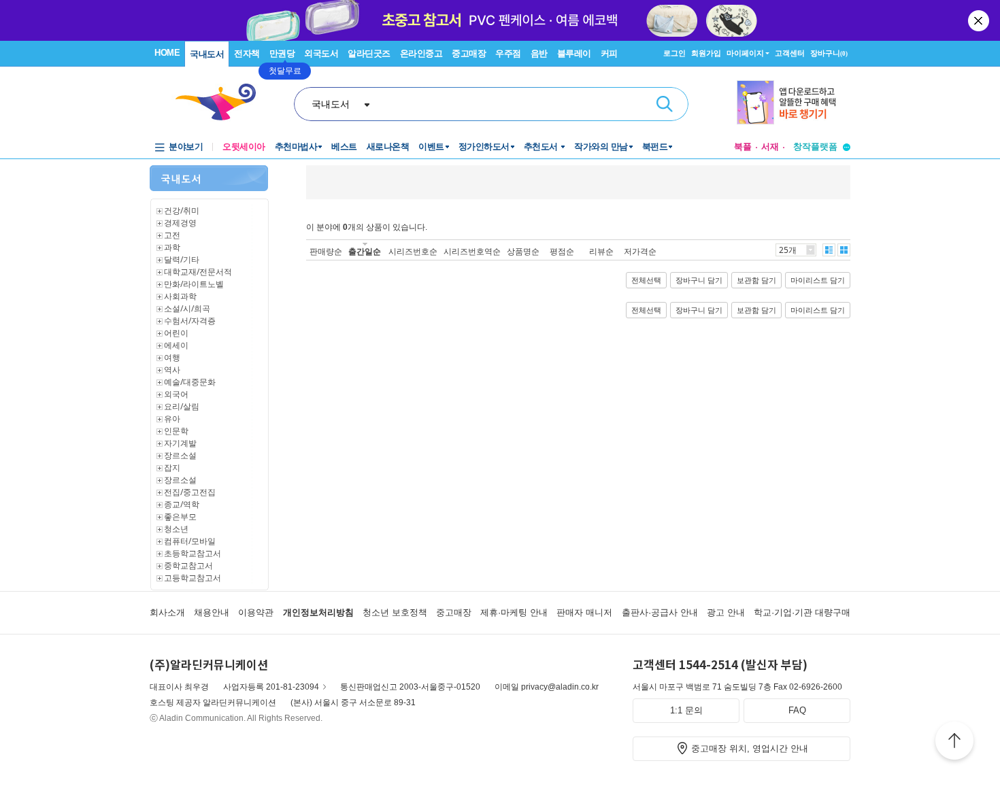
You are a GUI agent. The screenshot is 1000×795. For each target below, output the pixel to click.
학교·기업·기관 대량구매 (802, 612)
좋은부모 (180, 516)
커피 (609, 53)
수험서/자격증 (190, 320)
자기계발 (180, 443)
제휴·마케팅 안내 (514, 612)
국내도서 (207, 54)
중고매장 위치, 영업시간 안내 (749, 748)
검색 (664, 104)
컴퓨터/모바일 (190, 541)
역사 (172, 369)
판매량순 (326, 251)
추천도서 (542, 146)
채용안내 (211, 612)
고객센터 (790, 53)
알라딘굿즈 (369, 53)
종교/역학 (181, 504)
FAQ (797, 710)
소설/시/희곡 (187, 308)
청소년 (176, 529)
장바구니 (829, 53)
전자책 (247, 53)
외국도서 (321, 53)
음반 (539, 53)
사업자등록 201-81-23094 (271, 687)
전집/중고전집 (190, 492)
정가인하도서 (484, 146)
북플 (743, 146)
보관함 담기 (756, 280)
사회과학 (180, 296)
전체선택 (646, 280)
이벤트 (431, 146)
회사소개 (167, 612)
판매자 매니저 (584, 612)
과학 (172, 247)
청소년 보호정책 (395, 612)
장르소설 (180, 455)
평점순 (562, 251)
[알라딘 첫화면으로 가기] (222, 102)
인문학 (176, 431)
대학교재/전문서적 (198, 271)
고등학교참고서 (192, 577)
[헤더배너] (793, 102)
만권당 (282, 53)
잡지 (172, 467)
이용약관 (255, 612)
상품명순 (523, 251)
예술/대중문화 (190, 382)
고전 (172, 235)
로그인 (674, 53)
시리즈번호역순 (472, 251)
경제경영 (180, 223)
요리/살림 (181, 406)
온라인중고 (421, 53)
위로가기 (954, 742)
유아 (172, 418)
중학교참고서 (188, 565)
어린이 (176, 333)
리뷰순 (601, 251)
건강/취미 (181, 210)
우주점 (508, 53)
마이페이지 (745, 53)
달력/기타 (181, 259)
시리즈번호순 (412, 251)
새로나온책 (388, 146)
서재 (770, 146)
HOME (167, 53)
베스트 (344, 146)
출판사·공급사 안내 (660, 612)
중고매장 (469, 53)
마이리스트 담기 (817, 280)
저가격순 (640, 251)
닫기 (979, 20)
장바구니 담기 (699, 280)
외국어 (176, 394)
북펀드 (655, 146)
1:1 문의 (686, 710)
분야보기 (186, 146)
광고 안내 (726, 612)
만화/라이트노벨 (194, 284)
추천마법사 (296, 146)
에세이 (176, 345)
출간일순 (364, 251)
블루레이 (574, 53)
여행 (172, 357)
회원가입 (706, 53)
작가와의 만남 (601, 146)
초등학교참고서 (192, 553)
